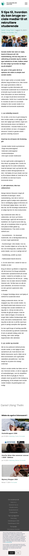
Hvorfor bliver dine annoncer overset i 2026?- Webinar (15, 456)
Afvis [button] (18, 552)
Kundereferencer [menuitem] (13, 510)
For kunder (10, 32)
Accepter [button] (12, 552)
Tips (16, 32)
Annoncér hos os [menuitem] (13, 505)
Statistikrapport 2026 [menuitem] (13, 521)
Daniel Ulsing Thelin (7, 30)
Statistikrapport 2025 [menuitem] (13, 523)
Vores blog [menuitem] (14, 518)
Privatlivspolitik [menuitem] (13, 512)
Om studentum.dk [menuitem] (13, 499)
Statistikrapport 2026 (9, 433)
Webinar (17, 460)
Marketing (11, 436)
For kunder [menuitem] (13, 526)
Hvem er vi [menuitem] (13, 502)
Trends (3, 32)
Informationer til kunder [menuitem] (13, 529)
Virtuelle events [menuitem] (13, 507)
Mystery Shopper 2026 (10, 479)
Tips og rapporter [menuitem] (13, 516)
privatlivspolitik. (8, 542)
